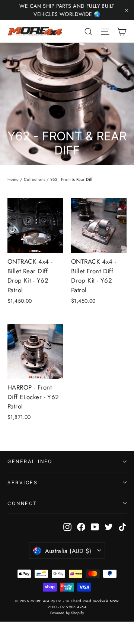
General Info (29, 461)
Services (22, 482)
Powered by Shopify (67, 613)
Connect (22, 503)
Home (13, 179)
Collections (34, 179)
